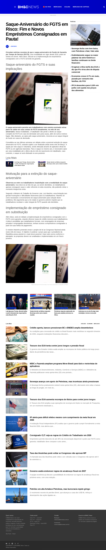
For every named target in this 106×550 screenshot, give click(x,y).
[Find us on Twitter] (15, 543)
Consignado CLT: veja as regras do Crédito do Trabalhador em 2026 (60, 435)
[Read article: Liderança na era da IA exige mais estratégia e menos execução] (89, 302)
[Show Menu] (15, 6)
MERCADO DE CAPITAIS (81, 7)
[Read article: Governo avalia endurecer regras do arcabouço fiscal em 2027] (16, 477)
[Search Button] (104, 7)
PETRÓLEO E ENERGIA (61, 307)
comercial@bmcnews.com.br (61, 524)
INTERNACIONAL (11, 307)
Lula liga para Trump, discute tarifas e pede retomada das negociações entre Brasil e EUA (24, 163)
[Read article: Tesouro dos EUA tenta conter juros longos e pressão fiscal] (16, 352)
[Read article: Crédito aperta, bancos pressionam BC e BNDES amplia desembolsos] (16, 334)
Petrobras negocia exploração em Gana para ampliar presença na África (64, 313)
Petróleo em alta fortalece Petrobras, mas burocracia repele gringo (60, 489)
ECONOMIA (90, 323)
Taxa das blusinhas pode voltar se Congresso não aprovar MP (58, 453)
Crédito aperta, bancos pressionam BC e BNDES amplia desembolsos (61, 328)
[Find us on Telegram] (12, 543)
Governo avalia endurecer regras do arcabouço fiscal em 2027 (58, 471)
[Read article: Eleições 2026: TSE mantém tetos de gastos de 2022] (85, 35)
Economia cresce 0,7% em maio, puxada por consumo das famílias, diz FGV (85, 78)
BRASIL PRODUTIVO (36, 307)
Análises (83, 323)
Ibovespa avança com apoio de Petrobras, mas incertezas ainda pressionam (64, 381)
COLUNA (67, 7)
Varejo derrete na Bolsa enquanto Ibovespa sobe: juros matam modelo (40, 313)
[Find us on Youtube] (6, 543)
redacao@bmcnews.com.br (61, 519)
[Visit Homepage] (28, 7)
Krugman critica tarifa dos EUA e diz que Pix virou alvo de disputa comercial (86, 69)
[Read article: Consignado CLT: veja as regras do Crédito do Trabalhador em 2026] (16, 441)
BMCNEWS (14, 46)
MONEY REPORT (84, 307)
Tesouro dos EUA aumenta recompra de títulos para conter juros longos (62, 399)
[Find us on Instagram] (9, 543)
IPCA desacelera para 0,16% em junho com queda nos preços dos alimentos (85, 88)
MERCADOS (58, 7)
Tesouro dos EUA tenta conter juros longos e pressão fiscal (57, 346)
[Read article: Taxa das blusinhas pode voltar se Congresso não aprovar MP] (16, 459)
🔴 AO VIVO (47, 7)
